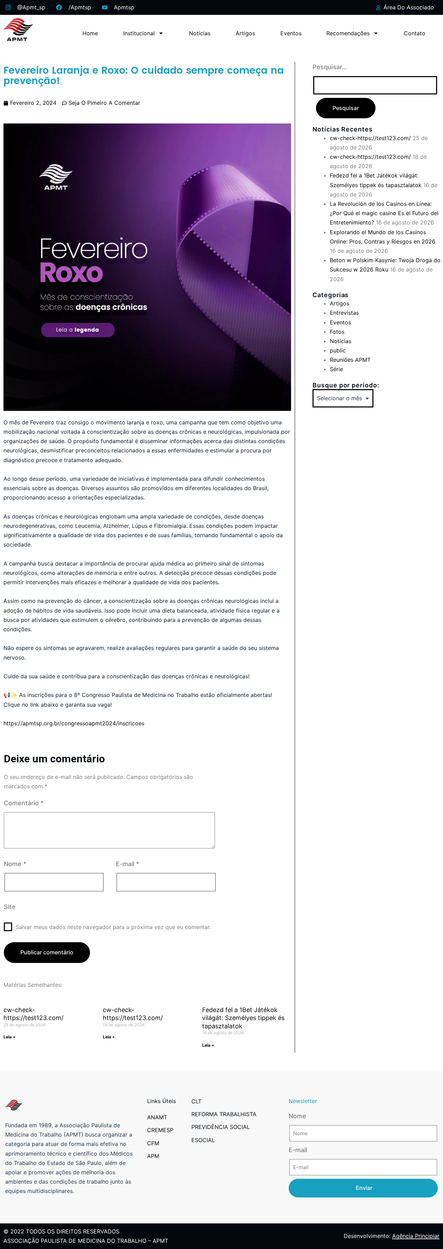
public (338, 350)
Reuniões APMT (350, 359)
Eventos (290, 33)
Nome (15, 863)
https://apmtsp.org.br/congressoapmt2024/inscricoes (73, 723)
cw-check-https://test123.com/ (370, 138)
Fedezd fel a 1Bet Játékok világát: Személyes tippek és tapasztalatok (243, 1018)
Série (336, 369)
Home (90, 33)
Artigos (245, 33)
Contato (414, 33)
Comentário (24, 803)
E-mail (127, 863)
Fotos (337, 331)
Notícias (199, 33)
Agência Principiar (416, 1235)
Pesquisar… (330, 67)
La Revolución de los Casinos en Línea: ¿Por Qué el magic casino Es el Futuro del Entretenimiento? (384, 213)
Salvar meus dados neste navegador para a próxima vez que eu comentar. (113, 927)
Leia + (9, 1036)
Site (10, 906)
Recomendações (348, 33)
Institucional (139, 33)
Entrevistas (344, 312)
